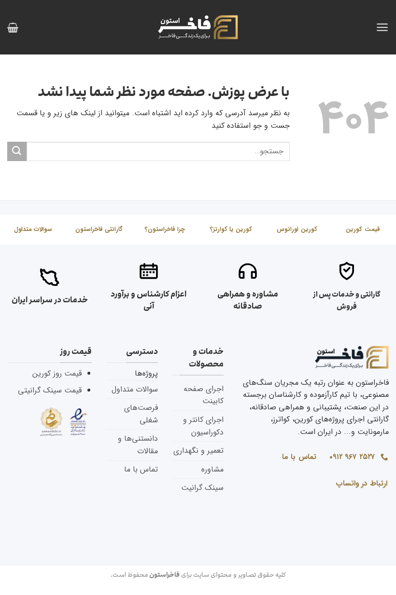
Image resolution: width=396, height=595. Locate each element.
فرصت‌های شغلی (141, 414)
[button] (382, 27)
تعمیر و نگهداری (198, 451)
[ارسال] (17, 151)
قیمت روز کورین (57, 373)
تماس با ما (141, 469)
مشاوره (212, 469)
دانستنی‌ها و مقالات (138, 445)
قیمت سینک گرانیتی (50, 390)
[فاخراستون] (198, 27)
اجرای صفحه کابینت (204, 395)
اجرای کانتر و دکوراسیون (203, 426)
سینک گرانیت (202, 488)
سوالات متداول (135, 389)
